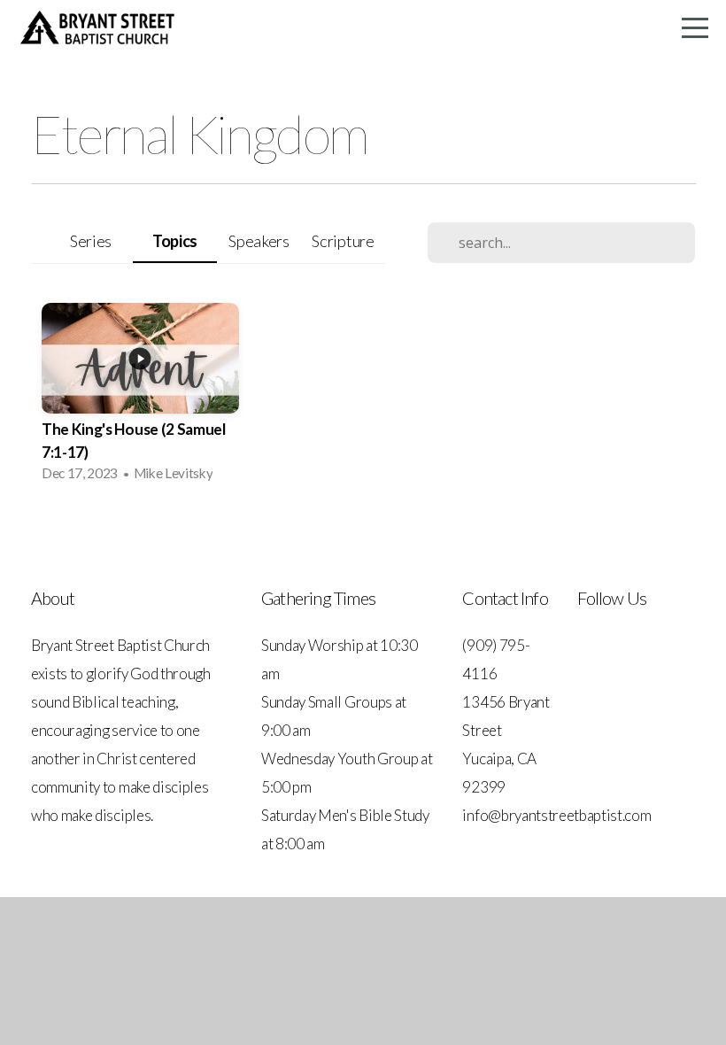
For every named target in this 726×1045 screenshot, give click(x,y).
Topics (174, 241)
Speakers (258, 241)
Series (91, 241)
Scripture (343, 241)
